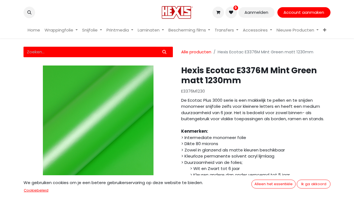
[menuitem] (33, 30)
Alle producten (196, 52)
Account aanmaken (303, 12)
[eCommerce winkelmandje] (218, 12)
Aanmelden (256, 12)
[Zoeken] (164, 52)
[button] (29, 12)
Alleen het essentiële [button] (273, 184)
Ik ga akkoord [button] (313, 184)
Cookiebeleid (36, 190)
